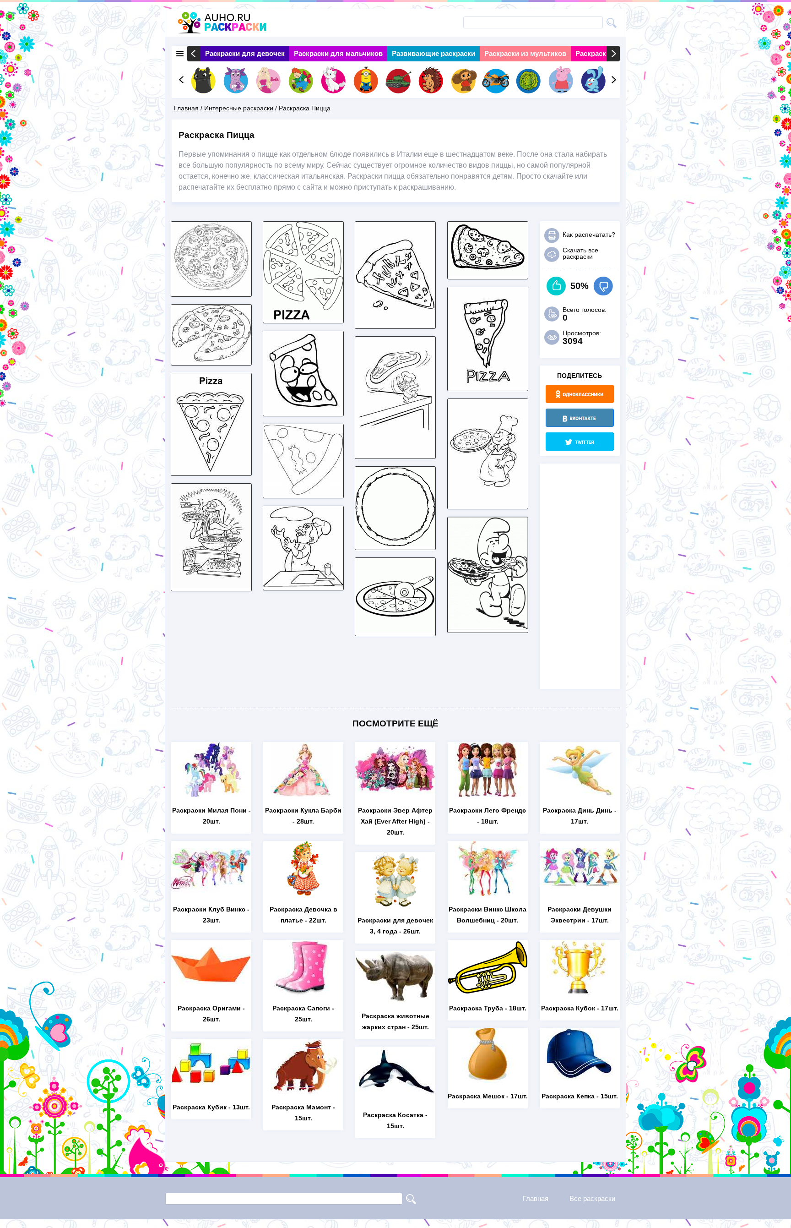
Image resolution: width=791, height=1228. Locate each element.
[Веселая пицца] (303, 410)
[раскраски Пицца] (303, 317)
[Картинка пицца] (395, 323)
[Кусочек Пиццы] (211, 470)
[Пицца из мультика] (211, 585)
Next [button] (613, 53)
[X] (580, 441)
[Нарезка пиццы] (395, 630)
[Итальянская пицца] (488, 385)
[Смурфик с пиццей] (488, 627)
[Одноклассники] (580, 394)
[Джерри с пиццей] (395, 453)
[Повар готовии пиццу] (303, 584)
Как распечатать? (589, 234)
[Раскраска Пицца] (211, 359)
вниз (603, 286)
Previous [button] (193, 53)
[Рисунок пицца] (488, 273)
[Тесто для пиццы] (395, 544)
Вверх (556, 286)
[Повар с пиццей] (488, 503)
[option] (244, 53)
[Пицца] (211, 291)
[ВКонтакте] (580, 418)
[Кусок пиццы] (303, 492)
